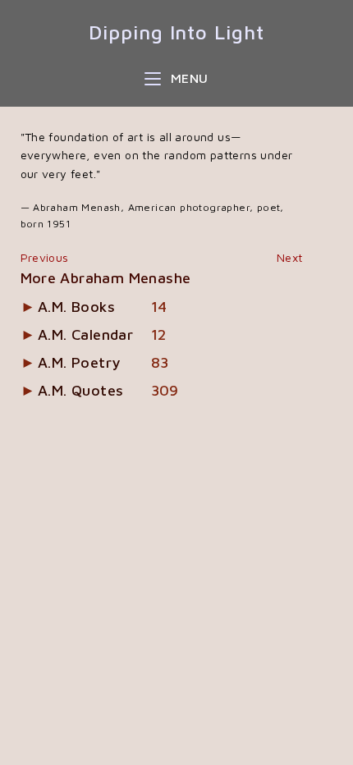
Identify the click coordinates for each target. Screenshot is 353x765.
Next (290, 257)
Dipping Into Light (176, 32)
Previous (45, 257)
